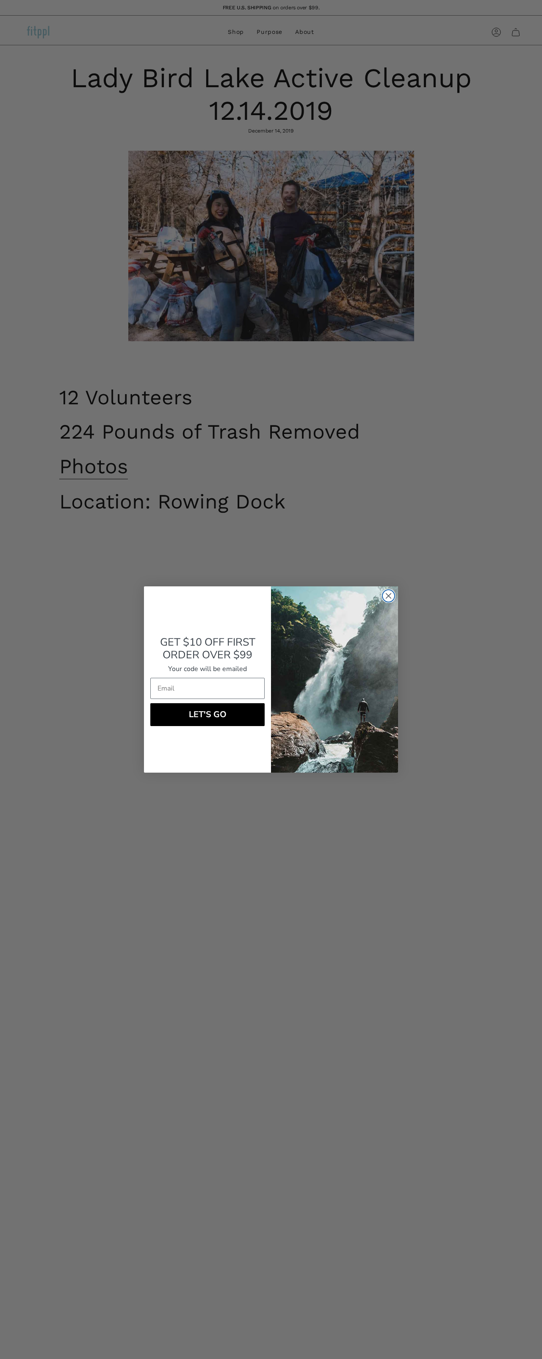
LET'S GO (208, 714)
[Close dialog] (388, 596)
